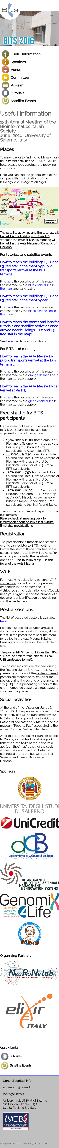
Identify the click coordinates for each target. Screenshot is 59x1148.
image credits (41, 1143)
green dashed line (40, 401)
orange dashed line (41, 375)
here (10, 281)
